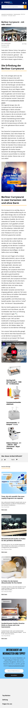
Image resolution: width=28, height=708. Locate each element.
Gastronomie (17, 14)
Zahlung (5, 700)
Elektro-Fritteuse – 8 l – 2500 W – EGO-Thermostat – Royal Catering (13, 445)
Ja (2, 459)
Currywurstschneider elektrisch (13, 403)
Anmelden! (14, 675)
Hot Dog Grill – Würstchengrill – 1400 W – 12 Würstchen (13, 382)
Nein (13, 459)
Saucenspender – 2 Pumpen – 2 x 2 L (12, 423)
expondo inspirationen (7, 14)
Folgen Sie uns (7, 704)
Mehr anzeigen (14, 182)
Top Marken (6, 695)
